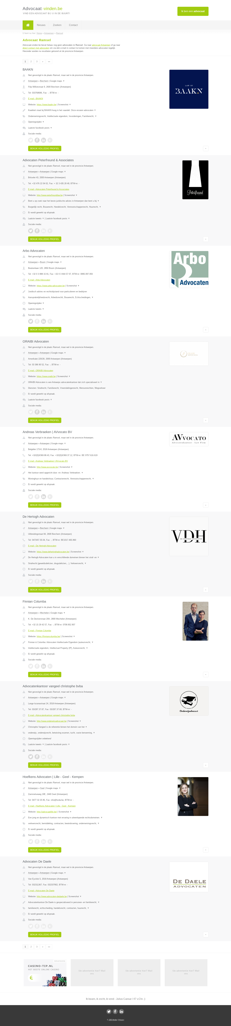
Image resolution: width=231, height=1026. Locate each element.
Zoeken (57, 25)
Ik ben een (193, 11)
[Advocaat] (28, 25)
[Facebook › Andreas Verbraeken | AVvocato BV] (37, 496)
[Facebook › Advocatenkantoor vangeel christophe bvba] (37, 756)
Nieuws (41, 25)
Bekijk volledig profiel (44, 148)
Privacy (121, 1020)
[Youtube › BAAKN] (49, 140)
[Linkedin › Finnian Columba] (43, 666)
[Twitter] (108, 1011)
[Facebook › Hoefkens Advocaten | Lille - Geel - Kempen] (37, 841)
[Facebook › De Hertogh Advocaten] (37, 581)
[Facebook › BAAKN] (37, 140)
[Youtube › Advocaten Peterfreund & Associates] (49, 230)
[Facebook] (115, 1011)
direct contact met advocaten (36, 48)
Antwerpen (33, 81)
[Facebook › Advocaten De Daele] (37, 926)
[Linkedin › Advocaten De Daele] (43, 926)
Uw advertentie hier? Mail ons (92, 972)
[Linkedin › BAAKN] (43, 140)
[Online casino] (47, 974)
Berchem (44, 81)
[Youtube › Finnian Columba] (49, 666)
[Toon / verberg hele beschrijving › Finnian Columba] (76, 642)
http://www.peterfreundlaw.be (50, 195)
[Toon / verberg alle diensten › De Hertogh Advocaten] (76, 563)
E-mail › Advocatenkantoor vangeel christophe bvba (51, 715)
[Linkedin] (121, 1011)
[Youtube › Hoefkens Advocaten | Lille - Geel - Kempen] (49, 841)
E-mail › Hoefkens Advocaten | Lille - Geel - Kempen (52, 806)
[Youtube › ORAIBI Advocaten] (49, 411)
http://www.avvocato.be (47, 467)
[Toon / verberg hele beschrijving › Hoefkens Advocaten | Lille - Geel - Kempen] (76, 817)
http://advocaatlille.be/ (47, 812)
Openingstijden (36, 122)
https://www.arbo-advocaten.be (51, 286)
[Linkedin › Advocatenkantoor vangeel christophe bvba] (43, 756)
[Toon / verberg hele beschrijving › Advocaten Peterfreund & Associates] (76, 201)
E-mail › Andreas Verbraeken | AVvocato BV (48, 461)
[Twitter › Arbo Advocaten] (30, 321)
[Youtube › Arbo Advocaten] (49, 321)
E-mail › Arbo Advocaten (39, 280)
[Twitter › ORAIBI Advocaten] (30, 411)
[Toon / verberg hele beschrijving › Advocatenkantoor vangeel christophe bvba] (76, 727)
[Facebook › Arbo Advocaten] (37, 321)
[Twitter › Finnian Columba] (30, 666)
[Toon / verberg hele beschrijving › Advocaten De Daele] (76, 902)
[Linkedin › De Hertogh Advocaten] (43, 581)
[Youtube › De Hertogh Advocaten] (49, 581)
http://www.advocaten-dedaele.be (52, 896)
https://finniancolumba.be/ (48, 636)
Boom (42, 262)
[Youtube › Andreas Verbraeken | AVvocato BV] (49, 496)
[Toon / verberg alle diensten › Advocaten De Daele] (76, 908)
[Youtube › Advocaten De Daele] (49, 926)
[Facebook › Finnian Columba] (37, 666)
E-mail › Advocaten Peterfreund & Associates (48, 189)
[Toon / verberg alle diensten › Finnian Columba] (76, 648)
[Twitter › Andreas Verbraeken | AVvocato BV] (30, 496)
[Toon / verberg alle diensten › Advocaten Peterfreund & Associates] (76, 206)
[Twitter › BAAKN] (30, 140)
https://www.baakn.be (46, 104)
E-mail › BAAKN (35, 98)
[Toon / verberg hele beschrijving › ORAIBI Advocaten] (76, 382)
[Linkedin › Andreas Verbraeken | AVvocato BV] (43, 496)
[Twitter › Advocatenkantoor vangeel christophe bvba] (30, 756)
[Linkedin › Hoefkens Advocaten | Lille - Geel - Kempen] (43, 841)
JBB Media (113, 1020)
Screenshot (64, 104)
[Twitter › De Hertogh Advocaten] (30, 581)
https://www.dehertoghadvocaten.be (53, 552)
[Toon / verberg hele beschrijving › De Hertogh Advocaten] (76, 557)
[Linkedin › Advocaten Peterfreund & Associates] (43, 230)
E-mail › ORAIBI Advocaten (40, 370)
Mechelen (44, 613)
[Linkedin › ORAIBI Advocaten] (43, 411)
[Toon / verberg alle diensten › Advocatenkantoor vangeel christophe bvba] (76, 732)
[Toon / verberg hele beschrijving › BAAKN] (76, 110)
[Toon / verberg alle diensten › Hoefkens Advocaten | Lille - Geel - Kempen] (76, 823)
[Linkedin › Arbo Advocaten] (43, 321)
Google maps (57, 81)
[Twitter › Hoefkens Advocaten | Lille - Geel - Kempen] (30, 841)
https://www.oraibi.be (46, 376)
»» (49, 61)
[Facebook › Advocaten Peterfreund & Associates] (37, 230)
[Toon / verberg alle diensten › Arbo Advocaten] (76, 297)
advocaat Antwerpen (101, 45)
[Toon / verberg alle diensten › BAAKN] (76, 116)
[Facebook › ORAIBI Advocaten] (37, 411)
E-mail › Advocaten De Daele (41, 890)
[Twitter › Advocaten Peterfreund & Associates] (30, 230)
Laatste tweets (36, 218)
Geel (42, 788)
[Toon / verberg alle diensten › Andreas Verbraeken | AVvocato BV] (76, 478)
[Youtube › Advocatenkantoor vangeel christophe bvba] (49, 756)
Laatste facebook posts (40, 128)
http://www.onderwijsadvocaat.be (51, 721)
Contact (73, 25)
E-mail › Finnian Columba (39, 630)
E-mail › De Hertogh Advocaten (42, 546)
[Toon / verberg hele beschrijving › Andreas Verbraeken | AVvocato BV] (76, 472)
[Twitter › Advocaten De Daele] (30, 926)
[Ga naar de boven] (206, 148)
